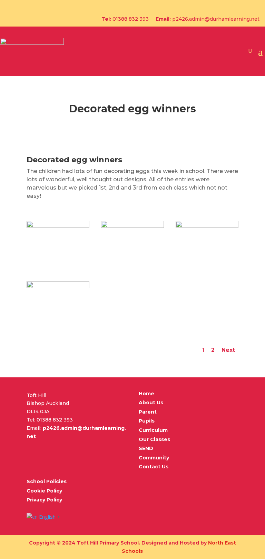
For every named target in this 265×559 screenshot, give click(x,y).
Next (228, 350)
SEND (146, 448)
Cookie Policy (44, 491)
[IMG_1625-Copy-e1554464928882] (207, 226)
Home (146, 393)
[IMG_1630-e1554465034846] (132, 226)
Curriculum (153, 430)
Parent (148, 412)
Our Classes (154, 439)
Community (154, 458)
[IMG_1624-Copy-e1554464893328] (58, 226)
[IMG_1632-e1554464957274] (58, 286)
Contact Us (153, 467)
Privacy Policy (44, 500)
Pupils (147, 421)
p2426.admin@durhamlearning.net (215, 19)
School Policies (47, 481)
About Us (151, 402)
